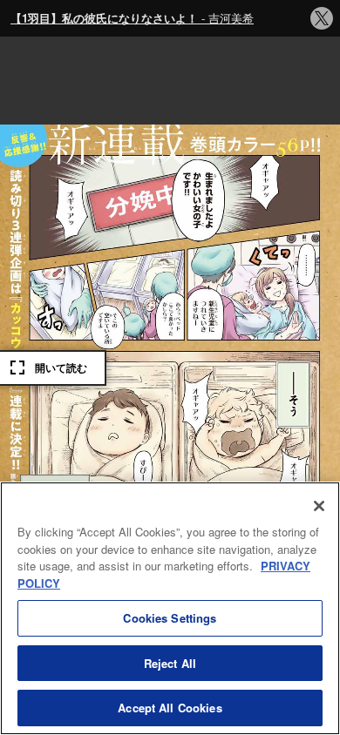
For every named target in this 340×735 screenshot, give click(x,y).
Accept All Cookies (169, 707)
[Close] (319, 506)
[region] (170, 608)
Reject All (170, 663)
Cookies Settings (169, 618)
